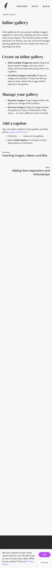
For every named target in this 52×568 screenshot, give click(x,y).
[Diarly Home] (6, 9)
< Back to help (9, 14)
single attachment (18, 132)
